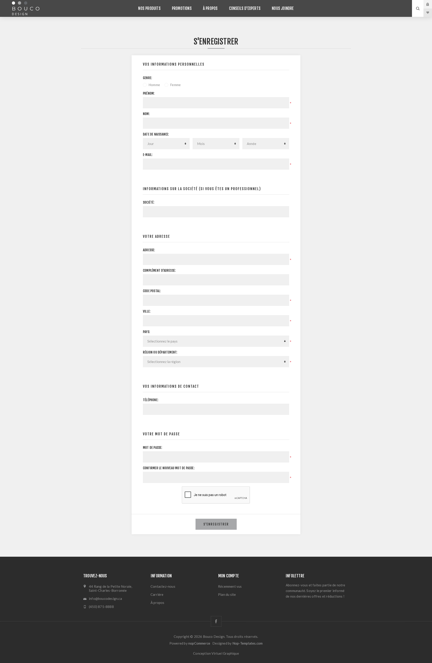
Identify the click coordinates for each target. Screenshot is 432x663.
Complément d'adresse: (159, 270)
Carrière (157, 594)
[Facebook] (216, 621)
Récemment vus (230, 586)
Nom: (146, 114)
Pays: (146, 332)
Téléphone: (150, 400)
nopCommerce (199, 643)
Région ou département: (160, 352)
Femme (175, 85)
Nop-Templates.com (247, 643)
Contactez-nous (163, 586)
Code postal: (152, 291)
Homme (154, 85)
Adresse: (149, 250)
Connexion (431, 4)
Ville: (147, 311)
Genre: (147, 78)
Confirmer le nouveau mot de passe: (169, 468)
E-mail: (148, 155)
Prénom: (149, 93)
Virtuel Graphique (225, 653)
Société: (149, 202)
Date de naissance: (156, 134)
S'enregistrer (216, 524)
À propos (157, 603)
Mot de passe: (152, 447)
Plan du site (227, 594)
